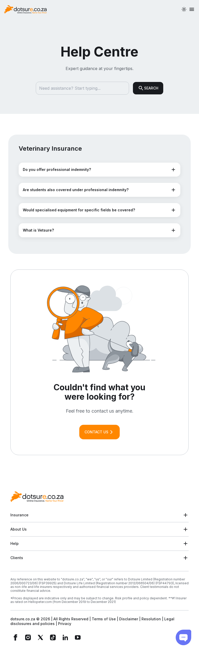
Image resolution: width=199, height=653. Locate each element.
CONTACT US (96, 432)
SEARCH (151, 88)
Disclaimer (128, 619)
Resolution (151, 619)
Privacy (64, 623)
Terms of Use (104, 619)
